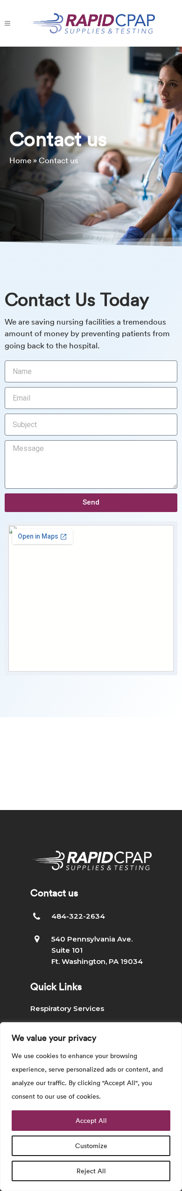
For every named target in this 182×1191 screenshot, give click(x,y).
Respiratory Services (67, 1008)
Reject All (91, 1170)
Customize (91, 1145)
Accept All (91, 1120)
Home (20, 160)
